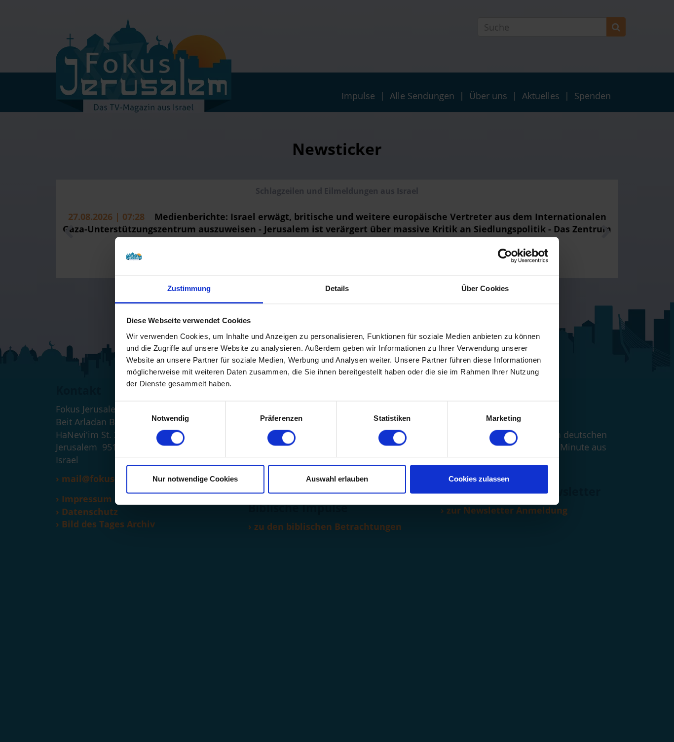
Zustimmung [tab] (189, 288)
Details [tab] (337, 288)
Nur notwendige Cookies (195, 479)
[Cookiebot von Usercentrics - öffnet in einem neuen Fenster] (505, 256)
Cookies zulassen (479, 479)
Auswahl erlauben (337, 479)
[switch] (281, 438)
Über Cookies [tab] (485, 288)
